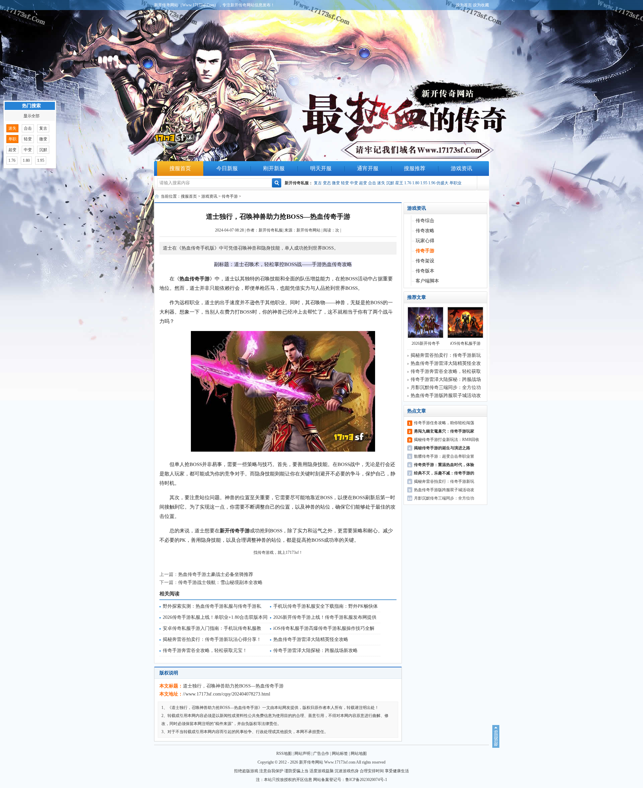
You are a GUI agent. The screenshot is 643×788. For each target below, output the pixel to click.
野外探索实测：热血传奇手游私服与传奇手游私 (212, 606)
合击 (372, 183)
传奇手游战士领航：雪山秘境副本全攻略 (220, 582)
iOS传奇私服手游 (465, 343)
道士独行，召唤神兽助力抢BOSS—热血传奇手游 (233, 685)
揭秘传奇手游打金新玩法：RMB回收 (446, 439)
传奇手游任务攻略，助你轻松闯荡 (444, 422)
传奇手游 (230, 196)
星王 (399, 183)
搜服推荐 (414, 168)
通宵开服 (367, 168)
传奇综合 (425, 220)
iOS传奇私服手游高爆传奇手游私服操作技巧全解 (323, 628)
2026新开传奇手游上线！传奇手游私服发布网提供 (324, 617)
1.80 (415, 183)
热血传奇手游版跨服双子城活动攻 (446, 395)
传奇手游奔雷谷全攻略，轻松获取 (446, 371)
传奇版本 (425, 270)
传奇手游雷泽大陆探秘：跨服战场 (446, 379)
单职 (12, 139)
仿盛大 (442, 183)
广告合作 (321, 753)
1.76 (407, 183)
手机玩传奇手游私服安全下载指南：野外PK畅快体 (325, 606)
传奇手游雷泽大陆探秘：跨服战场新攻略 (315, 650)
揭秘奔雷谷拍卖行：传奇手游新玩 (446, 355)
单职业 (455, 183)
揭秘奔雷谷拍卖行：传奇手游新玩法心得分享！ (212, 639)
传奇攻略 (425, 230)
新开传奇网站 (308, 230)
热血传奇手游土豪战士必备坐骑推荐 (215, 574)
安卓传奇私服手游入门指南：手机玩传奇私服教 (212, 628)
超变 (363, 183)
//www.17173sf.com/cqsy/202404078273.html (226, 694)
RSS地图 (284, 753)
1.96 (431, 183)
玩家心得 (425, 240)
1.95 (423, 183)
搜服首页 (180, 168)
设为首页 (464, 5)
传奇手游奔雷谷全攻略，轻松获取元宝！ (205, 650)
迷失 (381, 183)
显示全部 (31, 116)
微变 (336, 183)
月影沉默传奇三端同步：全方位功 (446, 387)
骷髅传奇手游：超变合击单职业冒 (444, 456)
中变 (354, 183)
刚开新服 (274, 168)
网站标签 (340, 753)
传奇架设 (425, 260)
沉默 (390, 183)
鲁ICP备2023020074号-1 (366, 779)
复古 (318, 183)
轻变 (345, 183)
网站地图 (359, 753)
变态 (327, 183)
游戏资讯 (461, 168)
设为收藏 (481, 5)
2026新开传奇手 (426, 343)
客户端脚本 (427, 280)
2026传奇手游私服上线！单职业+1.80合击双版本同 (215, 617)
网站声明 (302, 753)
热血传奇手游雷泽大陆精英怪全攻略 (310, 639)
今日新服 (227, 168)
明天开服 (321, 168)
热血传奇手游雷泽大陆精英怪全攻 (446, 363)
